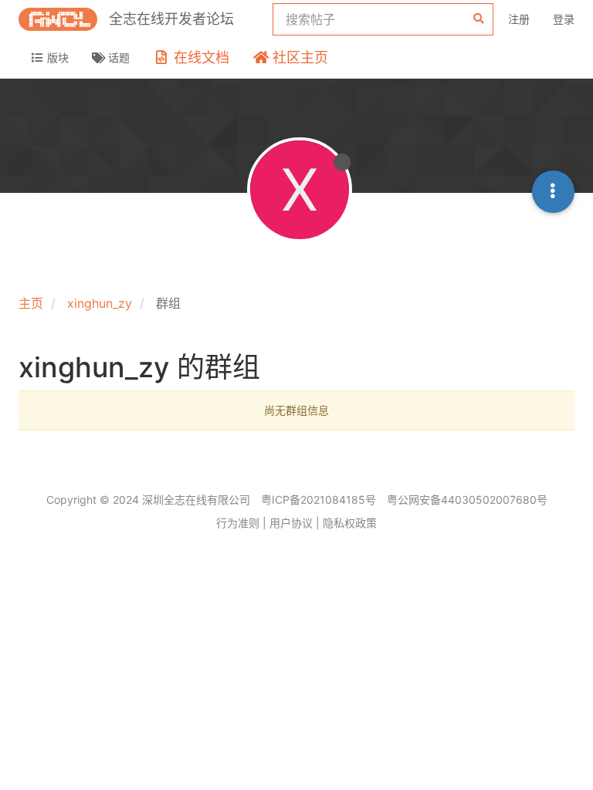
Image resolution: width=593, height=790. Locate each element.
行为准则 (237, 522)
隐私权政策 (350, 522)
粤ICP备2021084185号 (318, 499)
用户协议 (291, 522)
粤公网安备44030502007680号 (467, 499)
